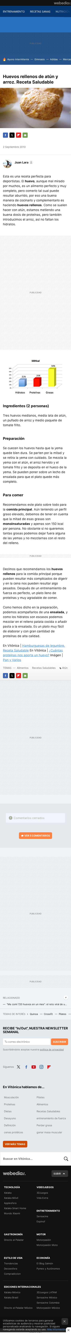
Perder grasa (44, 1125)
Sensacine (42, 1216)
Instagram (41, 1066)
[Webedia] (62, 3)
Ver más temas (15, 1144)
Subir (57, 1173)
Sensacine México (47, 1297)
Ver (37, 835)
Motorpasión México (48, 1307)
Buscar (66, 1158)
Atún (65, 667)
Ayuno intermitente (18, 59)
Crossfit (49, 1013)
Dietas (7, 1111)
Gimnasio (39, 59)
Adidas (54, 59)
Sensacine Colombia (48, 1302)
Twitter (12, 135)
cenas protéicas (13, 1132)
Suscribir (59, 1041)
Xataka (7, 1192)
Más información (56, 1329)
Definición (10, 1125)
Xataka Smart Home (15, 1208)
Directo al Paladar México (18, 1307)
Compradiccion (12, 1273)
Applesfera (10, 1203)
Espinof (41, 1221)
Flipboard (18, 135)
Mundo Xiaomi (12, 1213)
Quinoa (34, 1013)
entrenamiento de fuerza (51, 1118)
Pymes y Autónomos (48, 1268)
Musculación (11, 1097)
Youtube (34, 1066)
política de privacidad (52, 1049)
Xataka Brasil (11, 1297)
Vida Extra (42, 1197)
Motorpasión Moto (47, 1245)
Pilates (63, 1013)
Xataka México (12, 1292)
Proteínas (9, 1104)
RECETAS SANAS (40, 11)
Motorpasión (44, 1239)
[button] (23, 162)
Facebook (5, 135)
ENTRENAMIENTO (14, 11)
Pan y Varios (12, 660)
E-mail (25, 135)
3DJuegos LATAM (47, 1292)
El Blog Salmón (45, 1263)
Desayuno (10, 1118)
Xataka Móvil (11, 1197)
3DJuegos (42, 1192)
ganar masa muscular (49, 1132)
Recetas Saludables (44, 667)
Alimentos (22, 667)
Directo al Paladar (14, 1239)
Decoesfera (10, 1268)
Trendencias (11, 1263)
